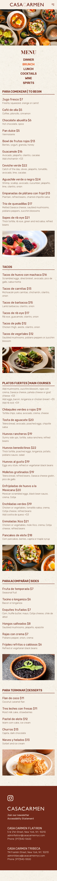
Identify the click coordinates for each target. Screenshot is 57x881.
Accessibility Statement (20, 818)
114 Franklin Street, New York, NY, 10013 (28, 852)
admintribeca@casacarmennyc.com (26, 855)
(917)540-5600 (23, 839)
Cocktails (28, 73)
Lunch (28, 69)
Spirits (28, 82)
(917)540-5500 (23, 859)
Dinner (28, 59)
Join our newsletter (18, 815)
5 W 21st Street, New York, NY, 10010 (26, 832)
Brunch (28, 64)
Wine (28, 78)
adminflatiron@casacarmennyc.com (26, 835)
